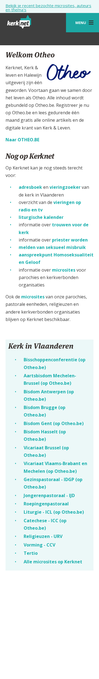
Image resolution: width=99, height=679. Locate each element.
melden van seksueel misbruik (52, 247)
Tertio (31, 553)
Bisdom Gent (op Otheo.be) (54, 423)
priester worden (70, 240)
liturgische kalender (41, 217)
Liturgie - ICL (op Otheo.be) (54, 512)
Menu (80, 22)
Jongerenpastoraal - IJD (49, 495)
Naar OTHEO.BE (22, 140)
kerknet (19, 24)
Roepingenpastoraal (46, 504)
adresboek (30, 187)
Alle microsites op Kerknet (53, 562)
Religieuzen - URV (43, 536)
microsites (63, 270)
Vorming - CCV (39, 545)
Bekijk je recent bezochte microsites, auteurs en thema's (48, 8)
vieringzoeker (65, 187)
